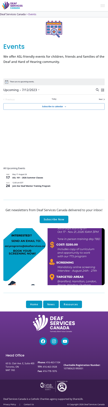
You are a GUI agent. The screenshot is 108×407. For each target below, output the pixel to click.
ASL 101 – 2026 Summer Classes (27, 177)
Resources (71, 304)
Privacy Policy (9, 404)
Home (34, 304)
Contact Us (29, 404)
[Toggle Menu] (102, 5)
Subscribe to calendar (52, 106)
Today (54, 99)
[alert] (54, 82)
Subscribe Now (54, 219)
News (51, 304)
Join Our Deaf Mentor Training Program (31, 186)
